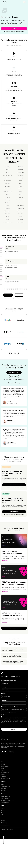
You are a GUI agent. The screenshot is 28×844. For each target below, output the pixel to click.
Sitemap (3, 820)
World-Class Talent (5, 802)
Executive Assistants (5, 796)
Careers (2, 810)
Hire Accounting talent (13, 372)
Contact (2, 812)
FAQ (2, 814)
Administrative (4, 764)
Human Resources (5, 772)
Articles (2, 784)
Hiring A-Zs (3, 788)
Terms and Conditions (5, 825)
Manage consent (3, 840)
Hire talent (14, 28)
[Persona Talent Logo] (6, 2)
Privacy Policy (4, 822)
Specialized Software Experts (7, 800)
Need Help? (18, 295)
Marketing (3, 774)
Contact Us (13, 376)
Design (2, 768)
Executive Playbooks (5, 786)
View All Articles (13, 628)
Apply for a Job (13, 511)
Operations (3, 776)
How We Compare (5, 798)
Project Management (5, 778)
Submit (13, 729)
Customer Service (4, 766)
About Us (3, 808)
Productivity (3, 790)
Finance (2, 770)
